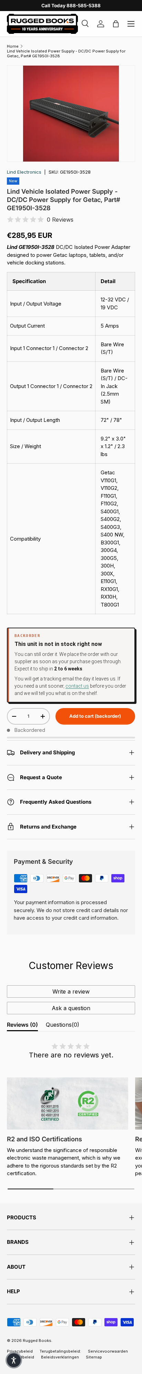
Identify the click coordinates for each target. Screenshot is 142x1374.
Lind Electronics (24, 172)
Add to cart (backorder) (95, 716)
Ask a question (71, 1008)
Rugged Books (37, 1340)
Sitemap (94, 1357)
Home (13, 46)
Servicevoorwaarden (108, 1351)
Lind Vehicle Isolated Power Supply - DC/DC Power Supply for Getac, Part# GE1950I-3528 (66, 53)
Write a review (71, 991)
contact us (77, 686)
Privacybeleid (20, 1351)
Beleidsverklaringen (60, 1357)
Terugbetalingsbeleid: (60, 1351)
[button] (14, 1360)
